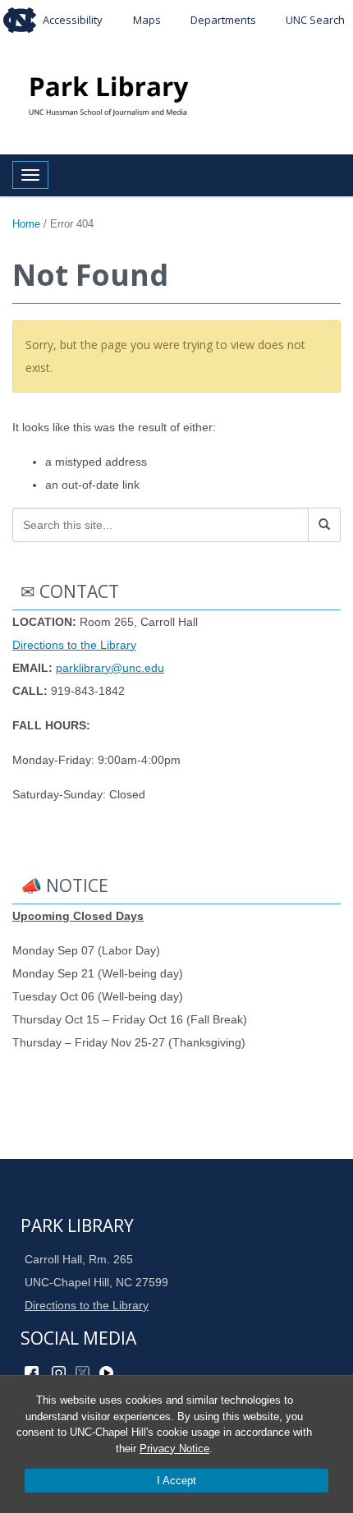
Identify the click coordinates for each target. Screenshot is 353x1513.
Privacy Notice (174, 1448)
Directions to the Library (74, 644)
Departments (223, 19)
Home (26, 224)
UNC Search (315, 19)
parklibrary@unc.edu (110, 667)
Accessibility (73, 19)
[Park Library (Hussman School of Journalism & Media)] (176, 95)
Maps (147, 19)
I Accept (176, 1480)
